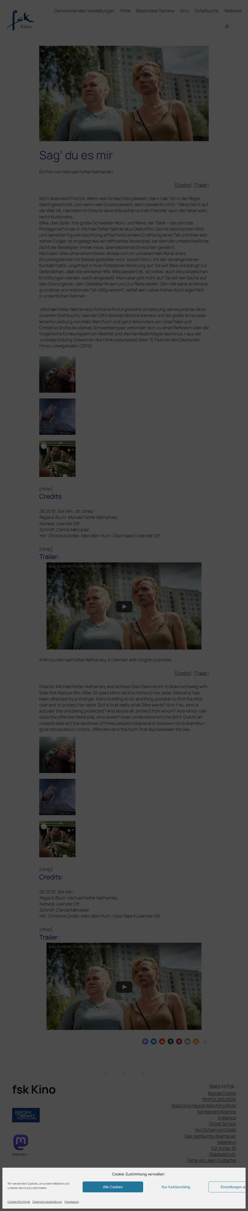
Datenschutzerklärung (47, 1202)
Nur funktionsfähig (176, 1187)
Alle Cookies (113, 1187)
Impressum (71, 1202)
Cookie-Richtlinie (19, 1202)
